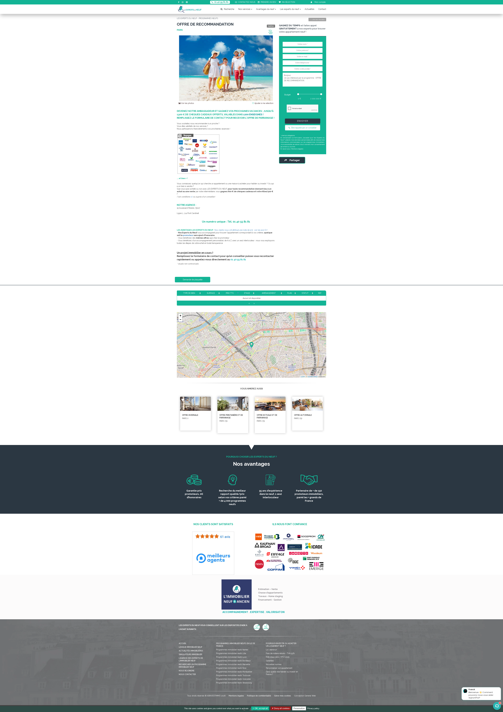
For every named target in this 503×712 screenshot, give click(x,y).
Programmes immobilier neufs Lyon (231, 657)
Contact (322, 9)
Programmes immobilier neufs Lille (231, 653)
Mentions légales (297, 149)
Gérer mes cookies (282, 696)
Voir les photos (187, 103)
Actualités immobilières (191, 651)
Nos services (244, 9)
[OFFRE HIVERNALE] (195, 404)
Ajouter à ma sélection (263, 103)
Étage (247, 293)
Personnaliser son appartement (279, 668)
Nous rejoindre (186, 671)
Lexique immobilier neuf (190, 647)
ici (191, 197)
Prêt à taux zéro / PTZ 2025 (277, 657)
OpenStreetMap (312, 376)
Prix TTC (230, 293)
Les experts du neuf (289, 9)
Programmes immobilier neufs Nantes (232, 650)
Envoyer (302, 121)
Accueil (182, 643)
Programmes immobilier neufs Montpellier (234, 672)
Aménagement (269, 293)
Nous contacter (187, 674)
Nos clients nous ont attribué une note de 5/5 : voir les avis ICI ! (241, 230)
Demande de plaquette (192, 280)
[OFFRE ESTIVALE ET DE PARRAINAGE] (270, 404)
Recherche (229, 9)
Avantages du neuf (265, 9)
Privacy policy (313, 708)
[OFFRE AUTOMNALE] (307, 404)
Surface (211, 293)
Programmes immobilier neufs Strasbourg (234, 683)
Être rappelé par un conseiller (303, 128)
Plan (289, 293)
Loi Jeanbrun (271, 650)
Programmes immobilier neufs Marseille (233, 664)
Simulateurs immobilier (190, 654)
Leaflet (302, 376)
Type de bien (189, 293)
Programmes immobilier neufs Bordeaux (233, 661)
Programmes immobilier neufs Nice (231, 668)
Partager (294, 160)
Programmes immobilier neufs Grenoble (233, 679)
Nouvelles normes (273, 664)
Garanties (270, 661)
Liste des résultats (318, 19)
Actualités (309, 9)
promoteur (188, 235)
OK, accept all (261, 708)
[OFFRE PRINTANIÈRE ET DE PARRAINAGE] (232, 404)
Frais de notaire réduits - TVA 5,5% (280, 653)
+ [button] (180, 315)
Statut (305, 293)
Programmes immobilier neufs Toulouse (233, 675)
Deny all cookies (281, 708)
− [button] (180, 319)
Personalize (299, 708)
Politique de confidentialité (259, 696)
